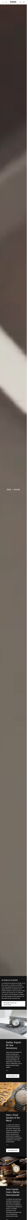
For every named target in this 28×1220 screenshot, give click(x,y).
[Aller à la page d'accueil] (13, 2)
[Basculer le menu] (3, 2)
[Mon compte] (20, 2)
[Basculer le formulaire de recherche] (6, 2)
